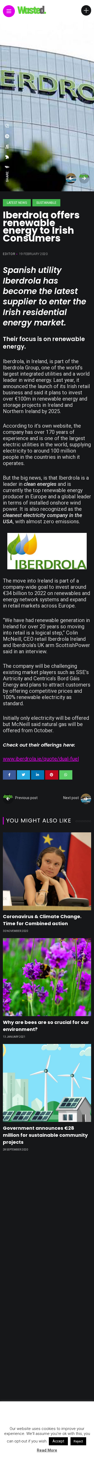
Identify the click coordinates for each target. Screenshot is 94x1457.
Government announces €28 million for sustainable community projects (45, 1135)
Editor (9, 254)
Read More (47, 1450)
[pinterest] (7, 136)
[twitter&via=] (7, 157)
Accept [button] (58, 1441)
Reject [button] (78, 1441)
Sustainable (46, 203)
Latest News (17, 203)
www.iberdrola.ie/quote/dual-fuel (41, 759)
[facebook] (7, 167)
